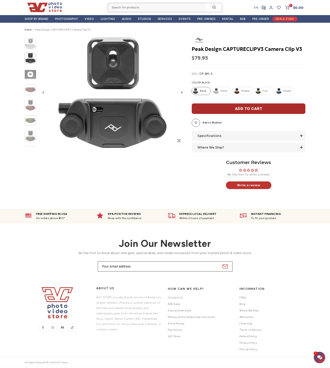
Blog (242, 304)
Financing (245, 323)
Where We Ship (249, 310)
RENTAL (227, 19)
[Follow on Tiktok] (72, 327)
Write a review (248, 185)
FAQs (242, 297)
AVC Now (174, 336)
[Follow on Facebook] (43, 327)
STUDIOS (144, 19)
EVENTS (185, 19)
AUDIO (126, 19)
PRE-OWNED (206, 19)
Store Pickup (176, 323)
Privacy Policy (248, 342)
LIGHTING (108, 19)
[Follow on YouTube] (62, 327)
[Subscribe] (224, 266)
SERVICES (165, 19)
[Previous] (46, 92)
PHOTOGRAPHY (66, 19)
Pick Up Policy (248, 349)
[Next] (179, 92)
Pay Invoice (175, 329)
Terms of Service (250, 329)
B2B (243, 19)
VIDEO (89, 19)
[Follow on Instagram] (52, 327)
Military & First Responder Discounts (191, 317)
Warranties (246, 317)
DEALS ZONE (285, 19)
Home (28, 29)
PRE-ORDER (260, 19)
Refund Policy (248, 336)
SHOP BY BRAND (36, 19)
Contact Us (175, 297)
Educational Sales (180, 310)
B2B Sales (174, 304)
